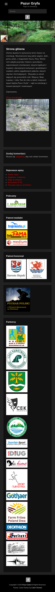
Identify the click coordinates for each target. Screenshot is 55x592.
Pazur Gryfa (30, 3)
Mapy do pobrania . (15, 180)
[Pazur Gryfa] (27, 31)
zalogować (19, 156)
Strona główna (15, 49)
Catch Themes (37, 588)
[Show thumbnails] (14, 97)
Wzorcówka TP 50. (15, 182)
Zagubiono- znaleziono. (17, 177)
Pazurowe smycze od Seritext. (20, 185)
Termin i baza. (13, 175)
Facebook (27, 17)
